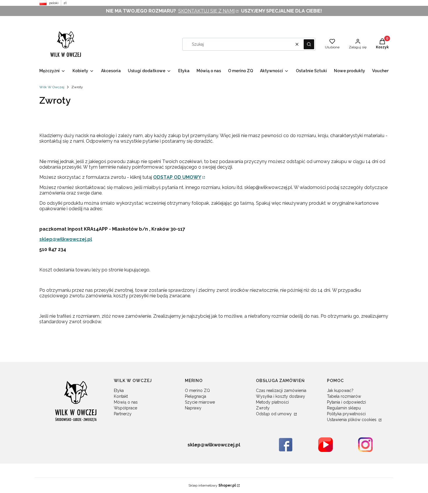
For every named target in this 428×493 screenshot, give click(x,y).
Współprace (125, 408)
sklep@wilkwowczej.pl (65, 239)
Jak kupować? (340, 390)
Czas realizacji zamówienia (281, 390)
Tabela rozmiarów (344, 396)
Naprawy (193, 408)
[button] (309, 44)
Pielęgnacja (195, 396)
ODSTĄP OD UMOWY (177, 177)
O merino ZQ (197, 390)
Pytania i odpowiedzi (346, 402)
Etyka (119, 390)
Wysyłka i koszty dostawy (280, 396)
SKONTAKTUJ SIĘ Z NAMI (206, 11)
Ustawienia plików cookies (352, 419)
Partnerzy (123, 413)
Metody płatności (272, 402)
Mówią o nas (126, 402)
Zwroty (263, 408)
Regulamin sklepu (344, 408)
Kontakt (121, 396)
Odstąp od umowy (274, 413)
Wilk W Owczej (51, 87)
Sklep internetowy (212, 485)
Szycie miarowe (200, 402)
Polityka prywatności (346, 413)
